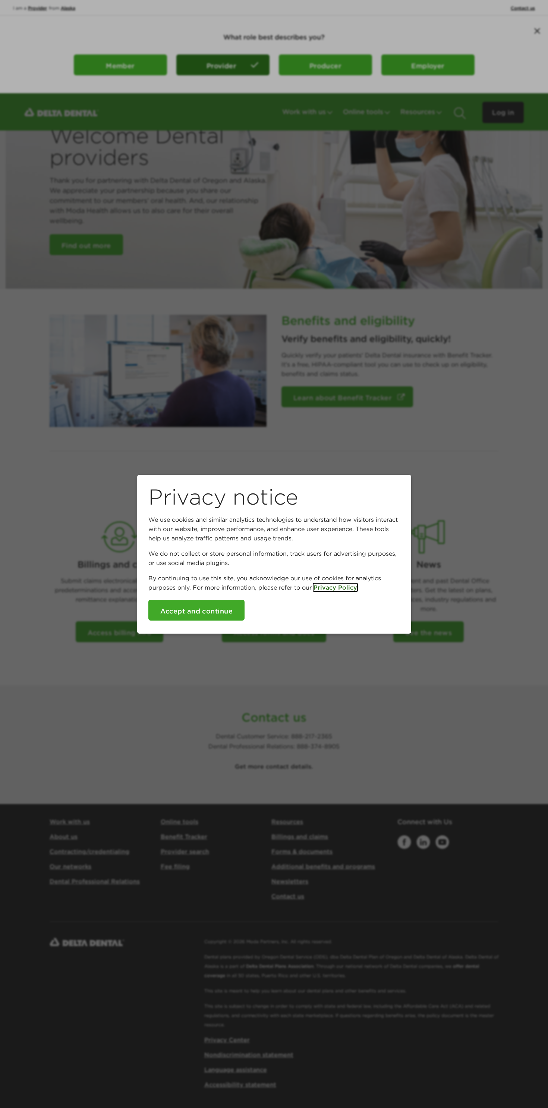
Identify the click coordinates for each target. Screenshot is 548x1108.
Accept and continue (196, 611)
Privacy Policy (335, 587)
